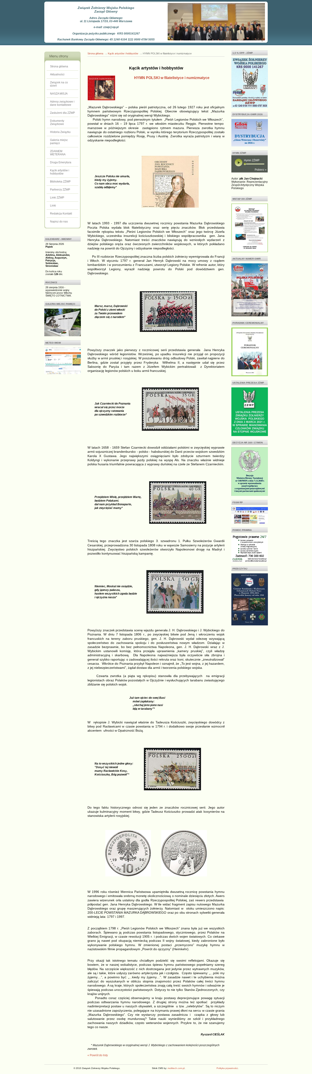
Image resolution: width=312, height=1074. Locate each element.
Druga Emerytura (60, 162)
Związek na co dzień (59, 84)
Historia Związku (60, 132)
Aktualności (57, 74)
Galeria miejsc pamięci (59, 141)
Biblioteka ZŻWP (60, 181)
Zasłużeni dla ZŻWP (62, 112)
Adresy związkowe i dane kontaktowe (62, 103)
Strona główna (59, 66)
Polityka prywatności (227, 1068)
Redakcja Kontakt (61, 213)
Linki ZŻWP (57, 197)
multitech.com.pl (176, 1068)
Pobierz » (261, 169)
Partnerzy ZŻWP (60, 189)
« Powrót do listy (97, 1055)
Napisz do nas (59, 221)
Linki (53, 205)
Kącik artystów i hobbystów (59, 172)
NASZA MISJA (59, 93)
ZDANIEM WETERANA (58, 153)
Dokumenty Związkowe (57, 122)
